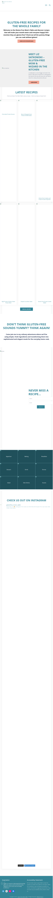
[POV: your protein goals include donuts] (6, 512)
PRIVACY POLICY (40, 896)
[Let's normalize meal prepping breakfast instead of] (33, 512)
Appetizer (9, 456)
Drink (26, 469)
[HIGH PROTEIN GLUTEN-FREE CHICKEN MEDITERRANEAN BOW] (33, 743)
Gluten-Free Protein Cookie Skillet (44, 302)
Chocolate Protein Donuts (8, 114)
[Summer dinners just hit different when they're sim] (19, 811)
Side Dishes (26, 483)
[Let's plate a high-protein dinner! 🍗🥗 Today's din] (6, 575)
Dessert (9, 469)
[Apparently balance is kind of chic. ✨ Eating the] (19, 533)
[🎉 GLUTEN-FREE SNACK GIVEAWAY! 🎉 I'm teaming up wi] (6, 655)
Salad (8, 483)
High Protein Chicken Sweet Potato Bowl (8, 302)
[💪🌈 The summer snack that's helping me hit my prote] (6, 823)
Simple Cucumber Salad (26, 301)
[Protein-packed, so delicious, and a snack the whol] (6, 724)
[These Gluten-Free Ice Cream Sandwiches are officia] (33, 826)
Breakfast (44, 456)
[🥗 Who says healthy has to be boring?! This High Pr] (33, 641)
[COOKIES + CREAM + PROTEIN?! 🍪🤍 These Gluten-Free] (33, 585)
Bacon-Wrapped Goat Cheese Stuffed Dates (26, 115)
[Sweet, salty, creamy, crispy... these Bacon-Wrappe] (19, 582)
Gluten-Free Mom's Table (23, 896)
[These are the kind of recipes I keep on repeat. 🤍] (19, 645)
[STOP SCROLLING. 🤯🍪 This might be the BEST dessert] (19, 733)
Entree (44, 469)
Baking (26, 456)
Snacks (44, 483)
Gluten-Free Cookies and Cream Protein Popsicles (45, 199)
